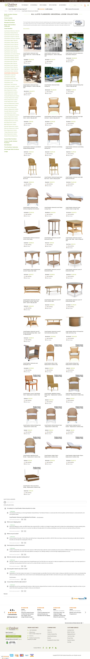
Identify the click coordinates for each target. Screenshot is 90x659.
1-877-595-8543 (73, 1)
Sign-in (20, 639)
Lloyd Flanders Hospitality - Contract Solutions (11, 86)
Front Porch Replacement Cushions (11, 103)
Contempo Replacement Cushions (11, 97)
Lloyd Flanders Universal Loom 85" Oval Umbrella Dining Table (53, 332)
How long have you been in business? (16, 545)
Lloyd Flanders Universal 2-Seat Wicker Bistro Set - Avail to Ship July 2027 (31, 54)
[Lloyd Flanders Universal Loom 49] (32, 321)
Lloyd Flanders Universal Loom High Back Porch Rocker (74, 178)
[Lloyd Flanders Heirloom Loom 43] (53, 289)
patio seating (53, 5)
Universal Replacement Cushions (11, 88)
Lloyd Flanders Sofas (8, 82)
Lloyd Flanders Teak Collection (10, 84)
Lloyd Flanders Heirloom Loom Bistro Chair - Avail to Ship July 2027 (32, 117)
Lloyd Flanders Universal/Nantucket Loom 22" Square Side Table (31, 270)
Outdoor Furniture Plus (52, 634)
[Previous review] (4, 612)
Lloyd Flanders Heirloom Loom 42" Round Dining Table (74, 300)
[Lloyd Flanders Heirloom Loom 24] (53, 259)
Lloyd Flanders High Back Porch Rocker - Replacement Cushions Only (74, 426)
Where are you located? (13, 533)
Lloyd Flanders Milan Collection (10, 63)
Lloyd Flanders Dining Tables (10, 78)
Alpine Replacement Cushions (10, 90)
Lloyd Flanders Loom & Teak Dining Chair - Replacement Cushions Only (31, 394)
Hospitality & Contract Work (53, 640)
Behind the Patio (71, 632)
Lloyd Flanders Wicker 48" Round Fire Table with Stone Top (74, 332)
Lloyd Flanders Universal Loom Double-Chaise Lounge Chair (73, 208)
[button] (22, 519)
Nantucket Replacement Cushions (11, 126)
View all (5, 593)
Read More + (26, 28)
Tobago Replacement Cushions (10, 132)
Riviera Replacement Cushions (10, 130)
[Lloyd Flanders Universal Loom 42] (32, 289)
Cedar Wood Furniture (52, 636)
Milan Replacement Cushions (10, 124)
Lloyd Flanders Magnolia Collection (11, 57)
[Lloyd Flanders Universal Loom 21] (75, 227)
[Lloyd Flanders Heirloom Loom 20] (53, 227)
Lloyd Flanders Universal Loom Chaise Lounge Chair (53, 208)
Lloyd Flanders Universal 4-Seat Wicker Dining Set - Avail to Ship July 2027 (53, 54)
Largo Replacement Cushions (10, 113)
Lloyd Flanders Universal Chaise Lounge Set (52, 85)
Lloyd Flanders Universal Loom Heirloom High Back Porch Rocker (31, 208)
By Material (34, 5)
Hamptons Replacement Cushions (11, 109)
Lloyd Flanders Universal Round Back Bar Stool (32, 178)
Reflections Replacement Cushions (11, 128)
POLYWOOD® (8, 145)
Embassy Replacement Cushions (11, 99)
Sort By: (75, 32)
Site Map (69, 642)
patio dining (43, 5)
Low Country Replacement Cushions (11, 115)
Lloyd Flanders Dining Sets (9, 76)
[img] (12, 612)
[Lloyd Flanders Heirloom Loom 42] (75, 289)
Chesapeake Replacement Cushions (11, 95)
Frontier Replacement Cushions (10, 101)
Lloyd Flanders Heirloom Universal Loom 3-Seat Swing (31, 238)
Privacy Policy (70, 638)
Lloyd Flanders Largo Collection (10, 51)
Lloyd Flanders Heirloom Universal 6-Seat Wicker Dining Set (74, 54)
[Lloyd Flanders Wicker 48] (75, 321)
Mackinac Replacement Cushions (11, 116)
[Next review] (85, 612)
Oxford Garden (8, 18)
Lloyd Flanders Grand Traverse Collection (10, 50)
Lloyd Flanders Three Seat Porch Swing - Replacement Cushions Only (31, 486)
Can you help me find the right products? (17, 581)
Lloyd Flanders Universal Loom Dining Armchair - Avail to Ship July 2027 (53, 117)
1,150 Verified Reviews (12, 614)
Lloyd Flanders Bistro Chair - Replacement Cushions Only (51, 364)
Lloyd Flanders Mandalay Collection (11, 59)
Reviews (49, 638)
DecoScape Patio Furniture (11, 149)
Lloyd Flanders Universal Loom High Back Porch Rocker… (23, 517)
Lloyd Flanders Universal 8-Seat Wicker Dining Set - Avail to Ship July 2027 (31, 86)
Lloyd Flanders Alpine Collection (11, 40)
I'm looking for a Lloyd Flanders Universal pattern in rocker (21, 508)
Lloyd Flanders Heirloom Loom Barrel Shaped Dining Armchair (32, 147)
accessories (62, 5)
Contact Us (49, 632)
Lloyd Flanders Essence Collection (11, 44)
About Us (49, 630)
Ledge (6, 151)
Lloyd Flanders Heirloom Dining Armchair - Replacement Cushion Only (74, 394)
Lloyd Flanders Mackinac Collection (11, 55)
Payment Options (71, 640)
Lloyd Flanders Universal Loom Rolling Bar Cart (30, 364)
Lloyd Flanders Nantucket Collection (11, 34)
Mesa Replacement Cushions (10, 122)
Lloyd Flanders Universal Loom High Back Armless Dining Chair (74, 117)
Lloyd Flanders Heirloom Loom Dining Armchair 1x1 (53, 147)
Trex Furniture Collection (11, 147)
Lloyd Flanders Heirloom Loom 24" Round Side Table (74, 270)
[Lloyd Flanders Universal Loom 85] (53, 321)
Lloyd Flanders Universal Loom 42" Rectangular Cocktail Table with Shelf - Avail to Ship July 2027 (31, 301)
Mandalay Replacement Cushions (11, 120)
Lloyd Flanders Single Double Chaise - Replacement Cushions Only (74, 456)
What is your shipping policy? (14, 522)
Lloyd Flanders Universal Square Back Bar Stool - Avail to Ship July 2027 (53, 178)
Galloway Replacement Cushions (11, 105)
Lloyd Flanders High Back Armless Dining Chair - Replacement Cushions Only (53, 395)
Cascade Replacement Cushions (10, 92)
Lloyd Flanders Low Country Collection (12, 53)
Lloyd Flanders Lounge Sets (10, 74)
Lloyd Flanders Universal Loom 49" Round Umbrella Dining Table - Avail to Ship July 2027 (31, 333)
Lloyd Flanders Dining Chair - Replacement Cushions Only (72, 364)
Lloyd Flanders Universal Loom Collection (11, 73)
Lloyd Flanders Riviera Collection (11, 67)
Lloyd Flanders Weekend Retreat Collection (11, 33)
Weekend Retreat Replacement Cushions (11, 136)
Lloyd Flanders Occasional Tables (11, 80)
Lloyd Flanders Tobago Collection (11, 69)
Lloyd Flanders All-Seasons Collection (12, 38)
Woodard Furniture (9, 22)
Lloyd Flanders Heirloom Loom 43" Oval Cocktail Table (53, 300)
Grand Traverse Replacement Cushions (10, 107)
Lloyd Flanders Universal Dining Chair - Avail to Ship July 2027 (74, 85)
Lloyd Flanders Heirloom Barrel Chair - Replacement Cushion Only (53, 426)
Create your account (13, 636)
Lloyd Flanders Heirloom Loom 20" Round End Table (53, 238)
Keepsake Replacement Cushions (11, 111)
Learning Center (70, 630)
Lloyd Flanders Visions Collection (11, 71)
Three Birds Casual (9, 20)
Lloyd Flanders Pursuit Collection (11, 65)
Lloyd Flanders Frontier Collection (11, 46)
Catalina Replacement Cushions (10, 94)
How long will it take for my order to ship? (17, 568)
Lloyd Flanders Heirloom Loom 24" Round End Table (53, 270)
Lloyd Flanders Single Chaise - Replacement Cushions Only (52, 456)
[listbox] (81, 33)
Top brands (24, 5)
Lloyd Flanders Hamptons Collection (11, 36)
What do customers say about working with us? (18, 557)
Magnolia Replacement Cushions (11, 118)
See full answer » (40, 517)
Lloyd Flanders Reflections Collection (12, 30)
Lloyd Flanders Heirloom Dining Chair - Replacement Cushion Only (32, 426)
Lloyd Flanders (8, 28)
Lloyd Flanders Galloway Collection (11, 48)
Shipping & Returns (71, 634)
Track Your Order (70, 636)
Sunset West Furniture (10, 139)
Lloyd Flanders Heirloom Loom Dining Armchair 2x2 (74, 147)
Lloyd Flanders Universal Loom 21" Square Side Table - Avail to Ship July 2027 (74, 239)
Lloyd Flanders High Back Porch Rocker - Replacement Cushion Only (31, 456)
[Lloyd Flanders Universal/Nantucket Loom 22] (32, 259)
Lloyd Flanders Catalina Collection (11, 42)
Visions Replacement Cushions (10, 134)
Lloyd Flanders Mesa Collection (10, 61)
